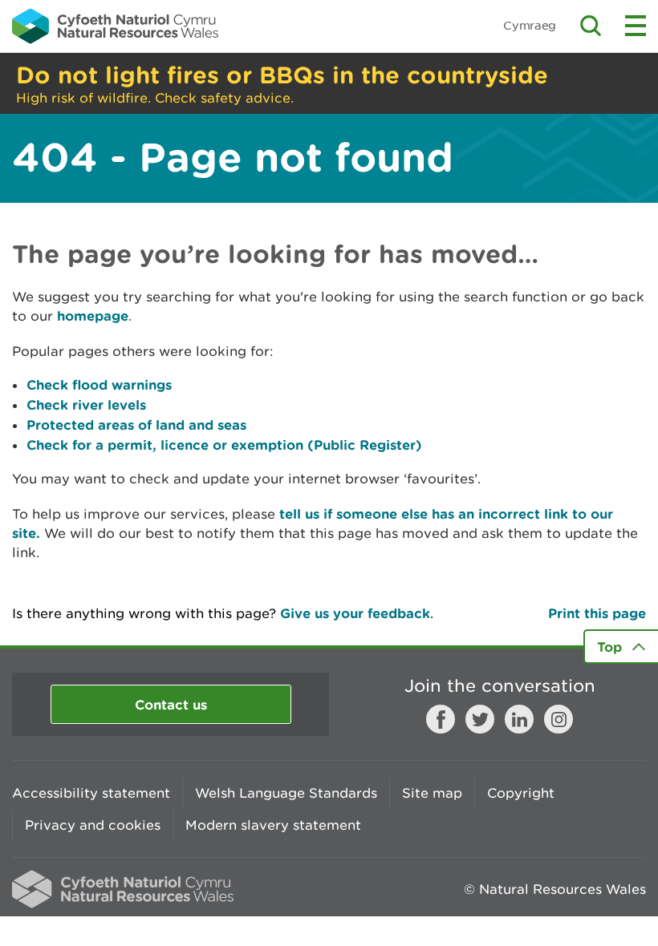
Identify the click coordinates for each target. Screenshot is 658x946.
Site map (432, 793)
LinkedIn (519, 719)
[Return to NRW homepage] (115, 25)
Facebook (440, 719)
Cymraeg (529, 25)
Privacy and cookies (92, 825)
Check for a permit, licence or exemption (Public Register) (224, 444)
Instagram (558, 719)
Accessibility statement (91, 793)
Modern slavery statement (273, 825)
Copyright (520, 793)
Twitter (479, 719)
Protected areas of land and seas (136, 424)
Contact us (171, 704)
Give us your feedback (355, 613)
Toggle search (590, 25)
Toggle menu (635, 25)
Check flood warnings (99, 384)
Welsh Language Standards (286, 793)
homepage (92, 315)
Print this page (597, 613)
